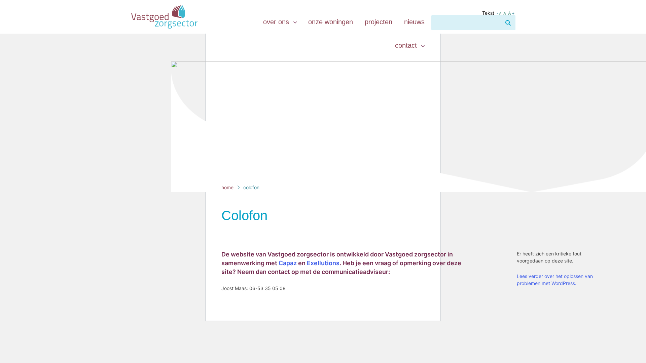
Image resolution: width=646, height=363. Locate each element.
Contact (407, 45)
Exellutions (323, 263)
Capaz (288, 263)
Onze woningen (330, 22)
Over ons (277, 22)
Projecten (378, 22)
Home (227, 187)
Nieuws (414, 22)
